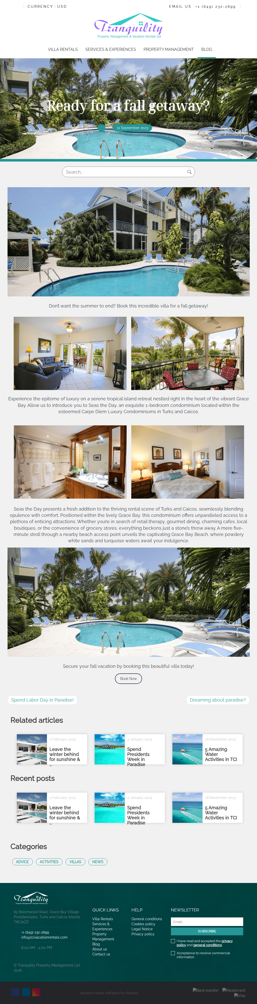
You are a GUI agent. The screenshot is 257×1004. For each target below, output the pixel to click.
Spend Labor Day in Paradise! (42, 700)
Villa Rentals (63, 49)
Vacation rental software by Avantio (108, 993)
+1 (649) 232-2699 (216, 7)
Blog (206, 49)
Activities (49, 862)
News (97, 862)
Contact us (101, 954)
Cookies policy (143, 924)
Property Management (169, 49)
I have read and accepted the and (205, 943)
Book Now (128, 679)
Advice (22, 862)
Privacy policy (143, 934)
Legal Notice (142, 929)
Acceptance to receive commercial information (203, 955)
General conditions (147, 919)
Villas (75, 862)
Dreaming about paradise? (218, 700)
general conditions (207, 945)
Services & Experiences (110, 49)
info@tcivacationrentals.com (44, 937)
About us (99, 949)
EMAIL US (180, 7)
